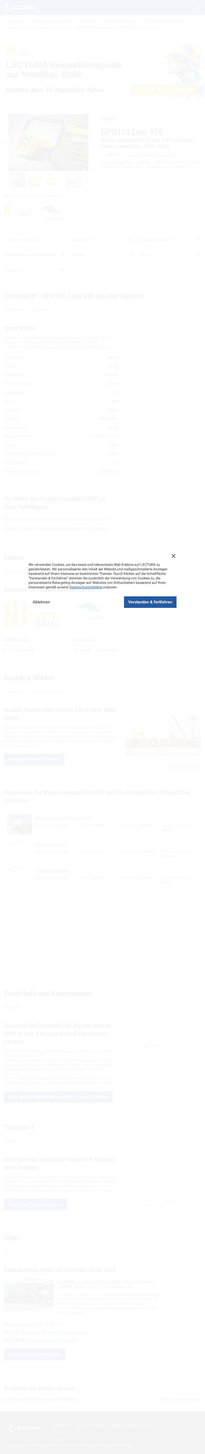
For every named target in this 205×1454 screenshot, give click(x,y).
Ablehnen (41, 602)
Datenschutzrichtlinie (86, 587)
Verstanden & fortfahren (150, 602)
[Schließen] (173, 555)
